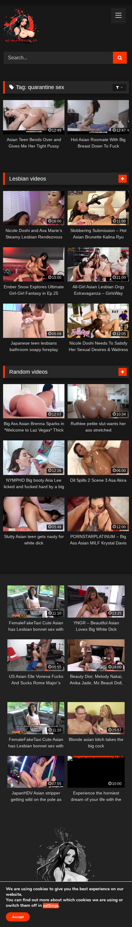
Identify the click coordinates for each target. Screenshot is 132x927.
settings (51, 905)
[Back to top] (113, 909)
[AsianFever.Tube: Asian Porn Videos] (54, 27)
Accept (18, 916)
